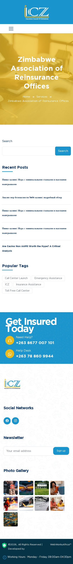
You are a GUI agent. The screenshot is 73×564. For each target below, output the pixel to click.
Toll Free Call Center (17, 291)
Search (7, 141)
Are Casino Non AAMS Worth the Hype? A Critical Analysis (31, 248)
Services (41, 96)
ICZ (7, 284)
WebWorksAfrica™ (60, 545)
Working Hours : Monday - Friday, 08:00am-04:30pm (39, 557)
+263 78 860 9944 (34, 356)
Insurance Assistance (28, 284)
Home (26, 96)
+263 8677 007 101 (35, 342)
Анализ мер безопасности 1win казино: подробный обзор (32, 197)
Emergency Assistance (48, 278)
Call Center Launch (16, 278)
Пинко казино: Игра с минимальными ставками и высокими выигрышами (34, 182)
